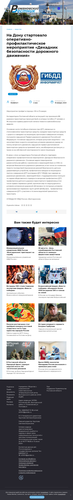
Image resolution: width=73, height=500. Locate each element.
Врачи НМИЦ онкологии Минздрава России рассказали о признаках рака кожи (52, 364)
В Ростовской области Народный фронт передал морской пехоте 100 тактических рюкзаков (18, 365)
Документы (11, 392)
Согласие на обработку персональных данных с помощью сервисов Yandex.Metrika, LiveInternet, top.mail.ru (29, 463)
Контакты (10, 404)
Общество (13, 94)
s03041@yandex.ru (52, 5)
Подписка (10, 387)
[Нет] (71, 495)
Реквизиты (11, 395)
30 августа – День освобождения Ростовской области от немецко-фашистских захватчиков (50, 251)
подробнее (44, 492)
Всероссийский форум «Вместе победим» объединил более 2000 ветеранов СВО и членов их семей (51, 289)
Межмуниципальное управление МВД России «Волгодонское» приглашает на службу (20, 251)
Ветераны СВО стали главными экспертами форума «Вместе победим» (20, 288)
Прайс (9, 389)
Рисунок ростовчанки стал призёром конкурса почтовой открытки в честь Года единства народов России (19, 327)
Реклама (10, 402)
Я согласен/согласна (37, 497)
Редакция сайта (10, 398)
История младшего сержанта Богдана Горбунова (51, 325)
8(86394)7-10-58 (52, 3)
